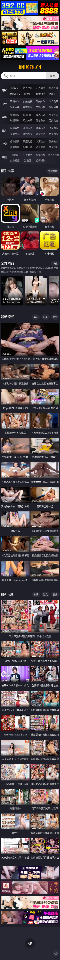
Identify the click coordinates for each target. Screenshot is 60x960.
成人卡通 (40, 114)
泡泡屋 (27, 160)
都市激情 (15, 141)
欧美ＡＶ (40, 101)
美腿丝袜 (15, 133)
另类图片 (53, 133)
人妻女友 (40, 141)
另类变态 (53, 120)
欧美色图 (40, 128)
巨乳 (45, 317)
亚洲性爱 (15, 114)
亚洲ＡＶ (15, 101)
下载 (55, 263)
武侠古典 (53, 141)
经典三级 (27, 120)
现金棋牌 (40, 93)
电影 (4, 117)
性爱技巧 (53, 147)
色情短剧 (40, 160)
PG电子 (15, 88)
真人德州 (27, 88)
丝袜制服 (27, 107)
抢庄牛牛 (53, 93)
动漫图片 (53, 128)
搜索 (52, 75)
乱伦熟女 (40, 120)
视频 (4, 104)
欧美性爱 (53, 114)
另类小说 (27, 147)
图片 (4, 130)
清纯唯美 (27, 133)
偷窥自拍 (15, 128)
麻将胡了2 (15, 93)
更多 (55, 317)
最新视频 (7, 317)
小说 (4, 144)
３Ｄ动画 (53, 101)
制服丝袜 (15, 120)
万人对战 (40, 88)
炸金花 (27, 93)
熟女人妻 (15, 107)
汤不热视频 (53, 154)
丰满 (36, 594)
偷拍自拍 (27, 114)
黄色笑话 (40, 147)
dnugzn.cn (30, 67)
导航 (4, 157)
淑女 (45, 594)
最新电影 (7, 594)
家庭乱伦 (27, 141)
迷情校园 (15, 147)
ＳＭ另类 (53, 107)
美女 (36, 317)
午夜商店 (27, 154)
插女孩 (14, 154)
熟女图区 (40, 133)
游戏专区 (53, 88)
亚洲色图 (27, 128)
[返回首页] (55, 953)
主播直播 (40, 107)
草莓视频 (40, 154)
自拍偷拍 (27, 101)
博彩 (4, 90)
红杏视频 (15, 160)
